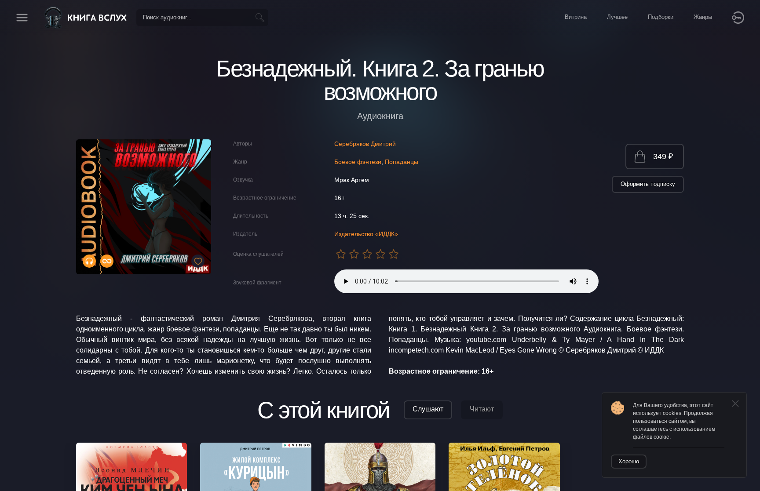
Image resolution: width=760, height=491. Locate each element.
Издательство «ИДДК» (366, 233)
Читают (482, 409)
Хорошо (628, 461)
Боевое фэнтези (357, 161)
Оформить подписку (648, 184)
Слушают (428, 409)
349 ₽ (663, 156)
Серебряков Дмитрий (365, 143)
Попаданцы (401, 161)
